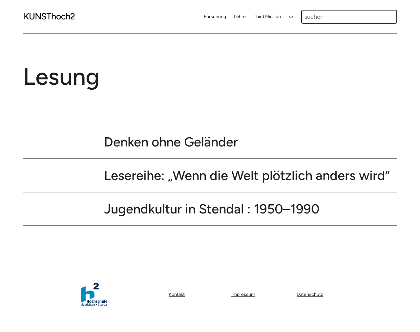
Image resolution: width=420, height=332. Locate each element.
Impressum (243, 294)
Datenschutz (310, 294)
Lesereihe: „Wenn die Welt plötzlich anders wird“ (247, 175)
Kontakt (177, 294)
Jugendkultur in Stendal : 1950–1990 (212, 209)
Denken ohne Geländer (171, 142)
